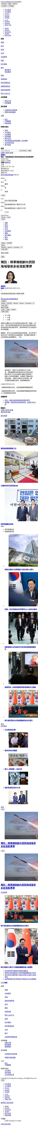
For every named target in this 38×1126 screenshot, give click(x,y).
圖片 (2, 68)
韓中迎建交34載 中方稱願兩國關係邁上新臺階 (16, 967)
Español (7, 1096)
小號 (8, 315)
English (7, 1090)
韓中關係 (4, 64)
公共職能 (8, 134)
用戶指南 (8, 145)
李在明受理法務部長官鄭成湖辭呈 (16, 971)
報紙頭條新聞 (5, 90)
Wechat (7, 30)
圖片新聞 (4, 416)
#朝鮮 (3, 153)
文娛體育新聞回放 (11, 1037)
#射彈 (11, 153)
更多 (2, 724)
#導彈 (7, 153)
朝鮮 (2, 60)
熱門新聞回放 (5, 83)
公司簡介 (8, 132)
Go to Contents (5, 1)
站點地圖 (8, 123)
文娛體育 (4, 57)
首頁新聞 (4, 892)
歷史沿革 (8, 138)
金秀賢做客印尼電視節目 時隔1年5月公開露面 (20, 979)
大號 (8, 319)
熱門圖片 (4, 726)
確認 (3, 256)
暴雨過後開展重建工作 (8, 448)
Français (7, 1097)
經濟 (2, 49)
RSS (6, 119)
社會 (2, 53)
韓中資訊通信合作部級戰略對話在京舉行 (15, 926)
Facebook (8, 32)
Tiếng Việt (8, 1099)
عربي (6, 1094)
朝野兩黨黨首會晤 (7, 524)
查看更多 (7, 162)
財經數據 (8, 103)
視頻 (2, 75)
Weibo (7, 28)
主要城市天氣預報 (11, 110)
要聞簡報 (8, 1046)
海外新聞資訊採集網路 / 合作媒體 (16, 140)
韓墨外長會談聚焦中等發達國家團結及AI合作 (20, 973)
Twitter (7, 33)
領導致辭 (8, 136)
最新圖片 (8, 70)
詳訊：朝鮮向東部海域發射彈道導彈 (17, 400)
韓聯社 (3, 155)
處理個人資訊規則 (7, 1103)
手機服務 (8, 121)
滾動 (2, 42)
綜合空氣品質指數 (7, 175)
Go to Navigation (16, 1)
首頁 (6, 130)
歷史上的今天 (5, 93)
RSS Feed (8, 35)
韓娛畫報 (8, 72)
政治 (2, 46)
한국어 (7, 1088)
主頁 (2, 982)
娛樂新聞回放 (5, 86)
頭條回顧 (4, 79)
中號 (8, 317)
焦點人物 (8, 101)
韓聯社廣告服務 (10, 112)
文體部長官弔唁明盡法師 (9, 485)
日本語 (7, 1092)
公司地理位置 (9, 143)
